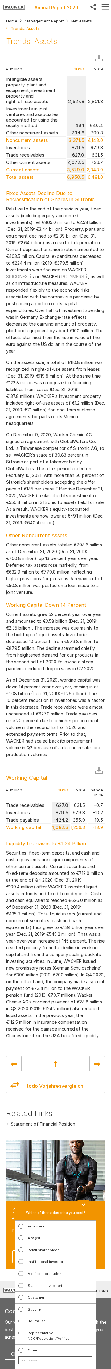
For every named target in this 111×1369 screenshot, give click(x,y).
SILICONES (17, 276)
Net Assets (81, 21)
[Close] (83, 1203)
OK (14, 1354)
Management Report (44, 21)
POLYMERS (72, 276)
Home (11, 21)
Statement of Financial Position (43, 1124)
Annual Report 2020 (56, 7)
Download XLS (100, 58)
